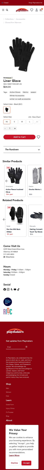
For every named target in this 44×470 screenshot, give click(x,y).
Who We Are (10, 425)
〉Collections (8, 19)
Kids (7, 396)
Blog (7, 416)
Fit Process (9, 412)
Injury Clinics (10, 408)
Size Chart (36, 117)
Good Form (10, 405)
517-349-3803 (8, 254)
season (33, 92)
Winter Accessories (17, 95)
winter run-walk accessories (20, 99)
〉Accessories (19, 19)
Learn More (14, 455)
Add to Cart (19, 137)
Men (7, 388)
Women (8, 392)
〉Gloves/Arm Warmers (12, 22)
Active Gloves (15, 92)
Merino (25, 92)
